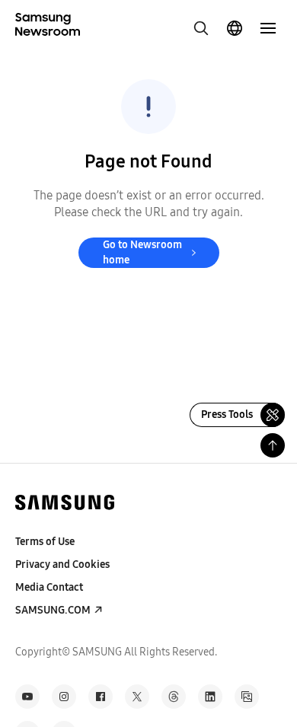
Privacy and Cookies (62, 564)
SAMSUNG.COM (53, 610)
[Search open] (201, 28)
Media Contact (49, 587)
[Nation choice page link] (234, 28)
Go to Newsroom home (142, 252)
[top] (272, 445)
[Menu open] (268, 28)
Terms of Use (45, 541)
